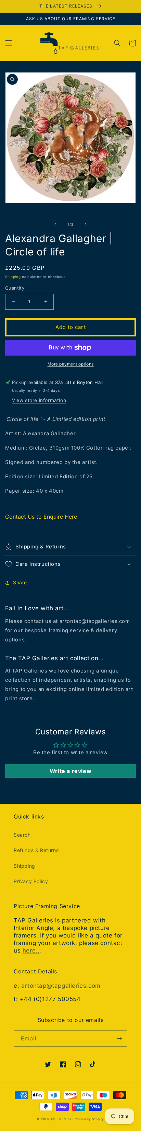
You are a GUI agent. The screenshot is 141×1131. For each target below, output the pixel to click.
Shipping (13, 277)
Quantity (14, 288)
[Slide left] (55, 224)
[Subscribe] (119, 1038)
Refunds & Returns (36, 850)
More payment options (71, 364)
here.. (31, 950)
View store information (39, 400)
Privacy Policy (31, 881)
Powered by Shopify (88, 1119)
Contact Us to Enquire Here (41, 516)
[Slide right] (85, 224)
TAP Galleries (61, 1119)
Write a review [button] (70, 771)
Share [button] (20, 582)
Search (22, 835)
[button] (8, 43)
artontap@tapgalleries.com (61, 985)
